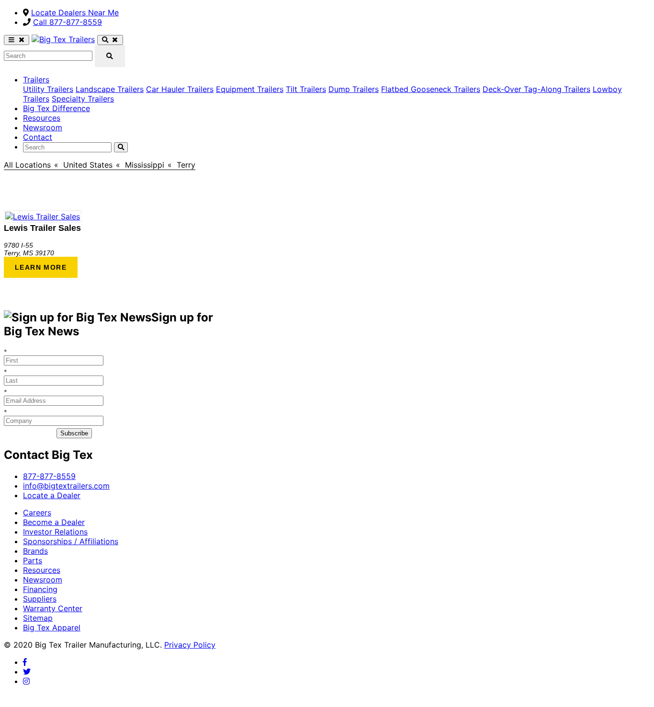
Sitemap (38, 618)
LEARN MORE (41, 267)
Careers (37, 512)
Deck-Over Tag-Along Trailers (536, 89)
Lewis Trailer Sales (42, 228)
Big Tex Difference (56, 108)
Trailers (36, 79)
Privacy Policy (189, 645)
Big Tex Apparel (51, 627)
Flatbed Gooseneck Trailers (430, 89)
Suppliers (39, 599)
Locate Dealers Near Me (75, 12)
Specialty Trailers (83, 98)
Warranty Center (52, 608)
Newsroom (42, 127)
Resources (41, 118)
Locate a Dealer (51, 495)
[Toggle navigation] (16, 40)
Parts (32, 560)
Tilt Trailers (306, 89)
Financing (40, 589)
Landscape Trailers (110, 89)
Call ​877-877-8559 (67, 22)
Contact (37, 137)
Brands (35, 551)
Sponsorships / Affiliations (70, 541)
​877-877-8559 (49, 476)
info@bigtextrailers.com (66, 485)
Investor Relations (55, 531)
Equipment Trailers (249, 89)
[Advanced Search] (110, 40)
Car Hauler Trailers (180, 89)
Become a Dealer (54, 522)
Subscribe (74, 433)
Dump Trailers (353, 89)
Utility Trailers (48, 89)
